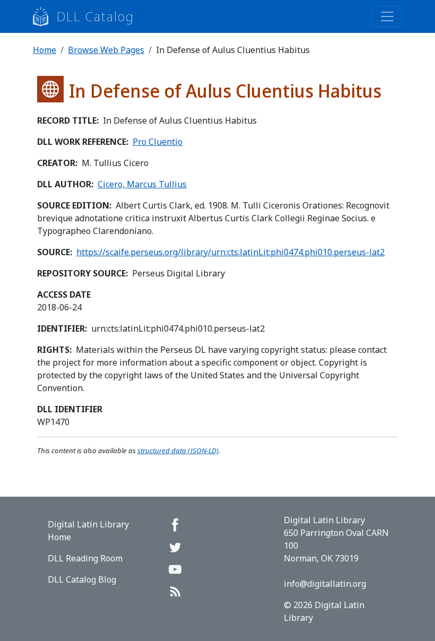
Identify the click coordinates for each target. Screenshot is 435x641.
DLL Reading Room (85, 558)
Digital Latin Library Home (88, 530)
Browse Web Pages (106, 50)
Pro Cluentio (157, 142)
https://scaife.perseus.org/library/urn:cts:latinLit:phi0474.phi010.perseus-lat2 (230, 252)
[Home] (45, 16)
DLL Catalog (95, 16)
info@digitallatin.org (325, 584)
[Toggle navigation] (387, 16)
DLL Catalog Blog (82, 579)
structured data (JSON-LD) (178, 450)
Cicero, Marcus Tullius (142, 184)
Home (44, 50)
